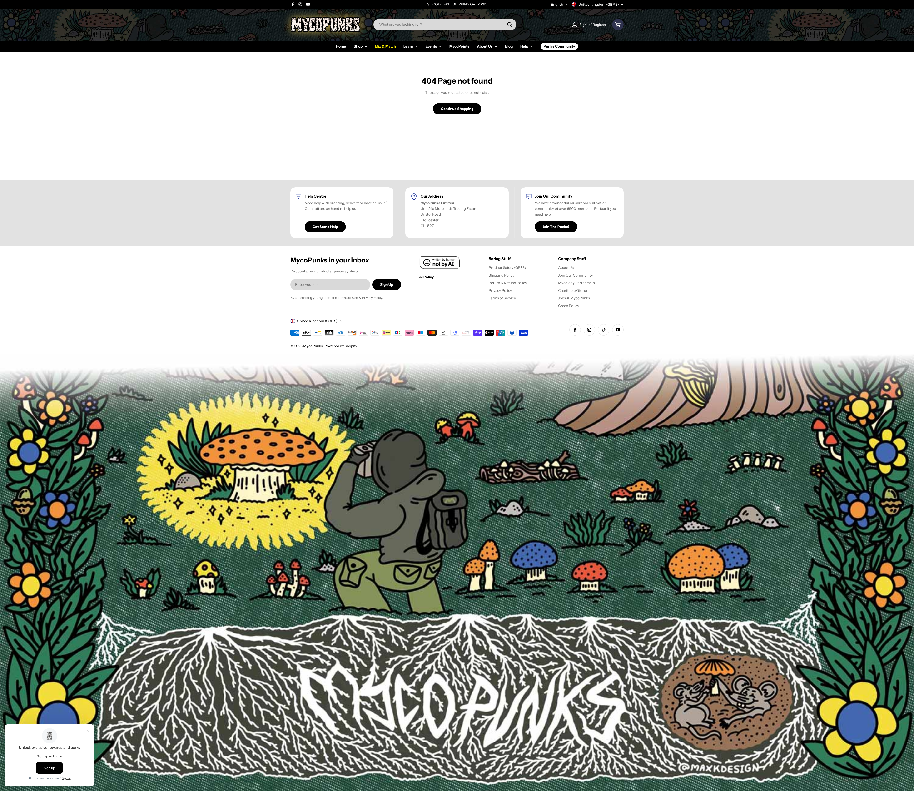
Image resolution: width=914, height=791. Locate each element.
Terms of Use (348, 298)
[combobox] (444, 24)
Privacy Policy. (372, 298)
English (557, 4)
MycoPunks (313, 346)
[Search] (509, 24)
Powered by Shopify (340, 346)
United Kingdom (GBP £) (598, 4)
